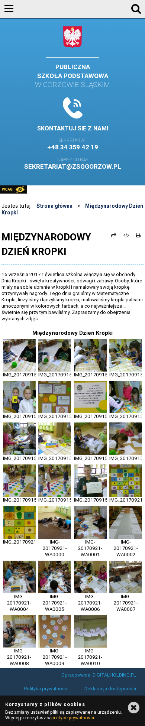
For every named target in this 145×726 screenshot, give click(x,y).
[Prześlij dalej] (114, 235)
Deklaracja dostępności (110, 689)
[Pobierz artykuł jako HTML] (126, 235)
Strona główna (54, 205)
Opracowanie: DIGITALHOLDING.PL (98, 675)
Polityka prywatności (46, 689)
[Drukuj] (138, 235)
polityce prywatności (72, 717)
